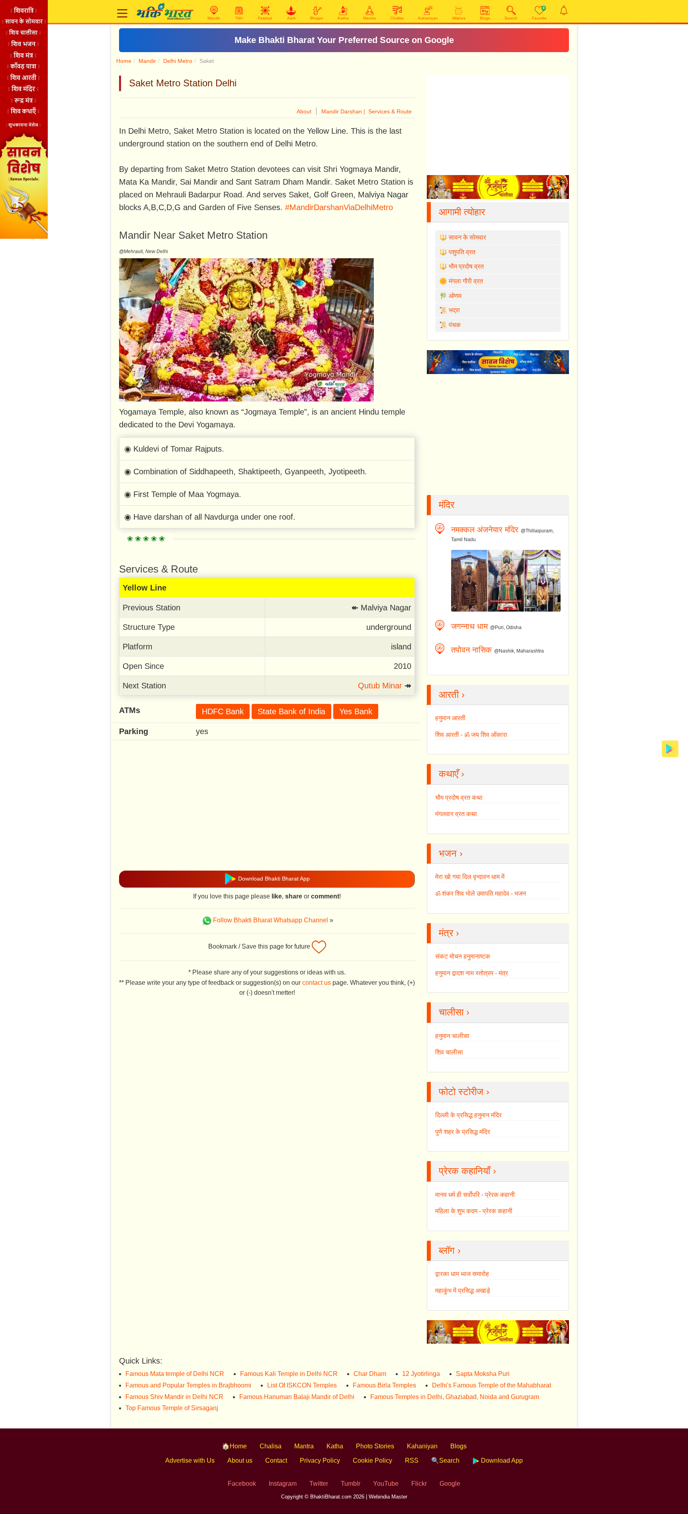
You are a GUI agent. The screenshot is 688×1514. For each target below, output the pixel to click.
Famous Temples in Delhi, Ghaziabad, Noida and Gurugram (454, 1396)
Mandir (147, 61)
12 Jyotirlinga (421, 1373)
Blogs (458, 1446)
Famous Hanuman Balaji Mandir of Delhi (296, 1396)
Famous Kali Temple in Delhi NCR (289, 1373)
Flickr (419, 1483)
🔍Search (445, 1460)
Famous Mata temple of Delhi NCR (174, 1373)
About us (239, 1460)
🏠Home (234, 1446)
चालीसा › (454, 1012)
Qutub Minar (380, 685)
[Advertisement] (267, 805)
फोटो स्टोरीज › (464, 1091)
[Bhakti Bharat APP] (670, 748)
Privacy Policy (320, 1460)
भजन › (451, 853)
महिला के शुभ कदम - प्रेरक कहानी (473, 1211)
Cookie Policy (372, 1460)
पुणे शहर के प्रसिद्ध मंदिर (462, 1131)
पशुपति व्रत (462, 252)
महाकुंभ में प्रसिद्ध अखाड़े (462, 1290)
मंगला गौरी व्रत (466, 281)
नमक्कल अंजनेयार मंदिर (484, 529)
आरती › (452, 694)
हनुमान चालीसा (452, 1036)
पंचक (455, 325)
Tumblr (350, 1483)
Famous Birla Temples (384, 1385)
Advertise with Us (190, 1460)
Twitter (318, 1483)
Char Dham (370, 1373)
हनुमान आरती (450, 718)
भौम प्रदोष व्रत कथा (459, 797)
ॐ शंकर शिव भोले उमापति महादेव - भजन (480, 893)
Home (123, 61)
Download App (501, 1460)
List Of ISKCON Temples (302, 1385)
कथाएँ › (451, 773)
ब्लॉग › (450, 1250)
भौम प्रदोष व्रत (466, 266)
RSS (411, 1460)
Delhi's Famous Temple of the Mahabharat (491, 1385)
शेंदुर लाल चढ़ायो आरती (344, 40)
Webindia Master (388, 1497)
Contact (276, 1460)
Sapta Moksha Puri (483, 1373)
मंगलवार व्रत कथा (456, 814)
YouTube (386, 1483)
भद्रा (454, 310)
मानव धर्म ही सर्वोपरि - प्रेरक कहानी (475, 1194)
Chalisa (270, 1446)
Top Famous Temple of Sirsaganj (171, 1408)
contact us (316, 982)
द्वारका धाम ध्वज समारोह (462, 1273)
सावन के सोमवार (467, 237)
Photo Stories (375, 1446)
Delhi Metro (177, 61)
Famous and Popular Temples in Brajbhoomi (188, 1385)
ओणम (455, 295)
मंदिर (446, 504)
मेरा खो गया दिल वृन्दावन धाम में (469, 876)
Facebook (242, 1483)
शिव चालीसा (449, 1052)
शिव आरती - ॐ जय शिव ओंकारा (471, 734)
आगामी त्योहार (462, 212)
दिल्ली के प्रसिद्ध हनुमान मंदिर (468, 1115)
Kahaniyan (422, 1446)
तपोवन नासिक (471, 649)
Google (450, 1483)
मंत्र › (449, 932)
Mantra (304, 1446)
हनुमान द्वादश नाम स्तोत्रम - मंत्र (471, 973)
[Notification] (564, 10)
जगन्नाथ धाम (469, 626)
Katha (334, 1446)
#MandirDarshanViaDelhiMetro (339, 207)
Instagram (283, 1483)
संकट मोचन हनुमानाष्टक (462, 956)
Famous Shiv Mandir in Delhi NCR (174, 1396)
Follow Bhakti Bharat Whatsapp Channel (270, 920)
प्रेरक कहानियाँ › (467, 1170)
